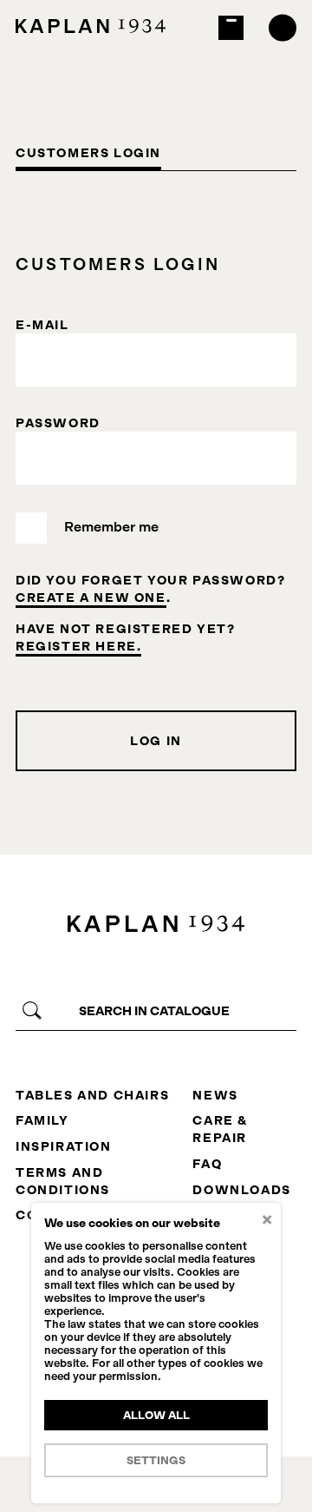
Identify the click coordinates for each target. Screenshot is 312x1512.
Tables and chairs (92, 1095)
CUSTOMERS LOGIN (88, 153)
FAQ (207, 1164)
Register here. (78, 646)
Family (42, 1120)
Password (58, 423)
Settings (156, 1460)
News (214, 1095)
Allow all (156, 1415)
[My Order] (231, 28)
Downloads (241, 1190)
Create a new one (91, 597)
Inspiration (64, 1146)
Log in (156, 741)
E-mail (42, 325)
